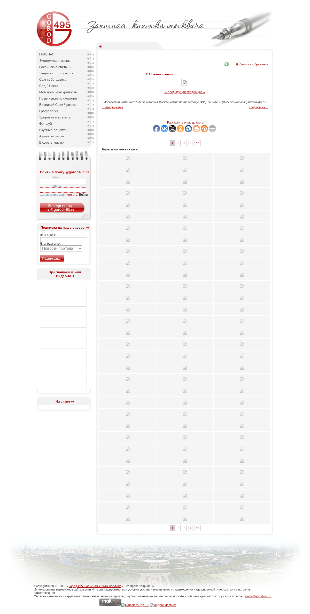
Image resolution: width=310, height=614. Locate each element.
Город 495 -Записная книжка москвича (95, 586)
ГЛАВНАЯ (46, 54)
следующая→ (195, 92)
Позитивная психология (58, 98)
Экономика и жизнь (54, 60)
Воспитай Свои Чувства (58, 105)
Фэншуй (45, 123)
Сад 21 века (48, 86)
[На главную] (54, 46)
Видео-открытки (51, 142)
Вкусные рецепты (53, 130)
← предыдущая (175, 92)
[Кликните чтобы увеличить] (127, 161)
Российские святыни (55, 67)
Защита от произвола (56, 73)
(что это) (72, 194)
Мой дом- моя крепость (58, 92)
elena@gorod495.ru (258, 596)
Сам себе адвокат (53, 79)
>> (197, 143)
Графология (49, 111)
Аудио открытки (51, 136)
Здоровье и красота (54, 117)
